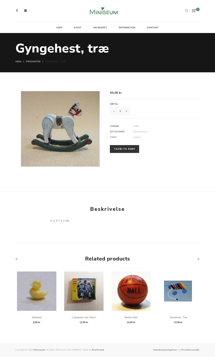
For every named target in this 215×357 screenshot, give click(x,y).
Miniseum (39, 349)
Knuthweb (98, 349)
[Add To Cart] (36, 303)
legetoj (136, 137)
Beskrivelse (107, 209)
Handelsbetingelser (165, 349)
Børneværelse (140, 131)
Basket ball (131, 317)
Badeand (37, 317)
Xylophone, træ (178, 317)
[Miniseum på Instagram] (25, 11)
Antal (114, 103)
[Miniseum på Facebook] (17, 11)
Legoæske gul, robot (84, 317)
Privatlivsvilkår (190, 349)
